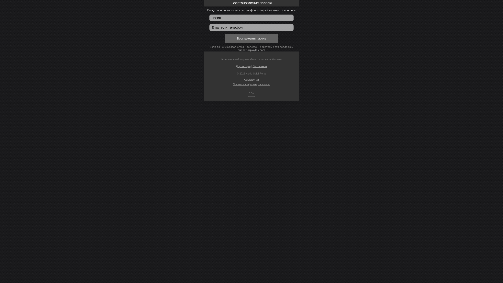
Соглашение (260, 66)
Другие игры (243, 66)
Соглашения (251, 79)
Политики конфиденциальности (251, 84)
